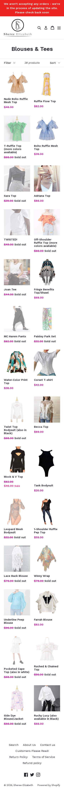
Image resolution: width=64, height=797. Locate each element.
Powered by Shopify (48, 785)
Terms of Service (43, 757)
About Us (29, 745)
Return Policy (18, 757)
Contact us (47, 745)
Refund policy (32, 763)
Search (13, 745)
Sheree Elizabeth (24, 785)
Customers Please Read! (32, 751)
